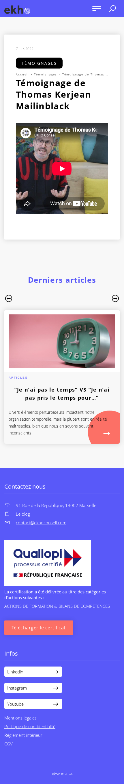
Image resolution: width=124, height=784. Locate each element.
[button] (8, 299)
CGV (8, 744)
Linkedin (15, 672)
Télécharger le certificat (39, 627)
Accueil (22, 74)
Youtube (15, 704)
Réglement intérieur (23, 735)
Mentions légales (20, 718)
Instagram (17, 688)
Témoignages (39, 63)
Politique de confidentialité (29, 726)
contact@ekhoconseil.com (41, 522)
